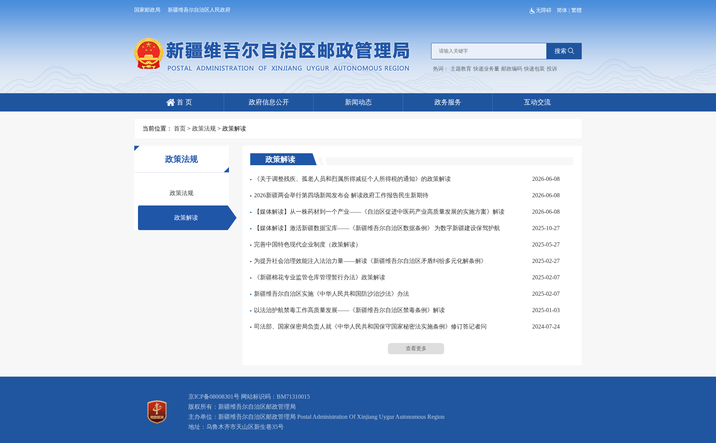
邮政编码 (511, 69)
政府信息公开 (269, 102)
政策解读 (186, 217)
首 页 (183, 102)
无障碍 (544, 10)
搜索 (560, 51)
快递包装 (534, 69)
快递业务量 (486, 69)
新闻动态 (358, 102)
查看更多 (416, 348)
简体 (562, 10)
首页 (180, 128)
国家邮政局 (147, 10)
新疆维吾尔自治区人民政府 (199, 10)
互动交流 (537, 102)
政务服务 (447, 102)
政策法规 (204, 128)
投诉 (552, 69)
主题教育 (460, 69)
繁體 (576, 10)
